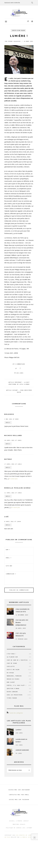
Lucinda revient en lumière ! (21, 740)
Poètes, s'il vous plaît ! (19, 685)
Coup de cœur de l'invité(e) (19, 660)
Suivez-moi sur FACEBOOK (19, 799)
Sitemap (29, 827)
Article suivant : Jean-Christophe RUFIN (19, 391)
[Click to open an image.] (19, 59)
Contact (26, 821)
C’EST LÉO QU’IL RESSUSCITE (21, 634)
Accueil (12, 821)
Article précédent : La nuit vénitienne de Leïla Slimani (19, 383)
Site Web (9, 566)
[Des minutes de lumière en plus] (19, 12)
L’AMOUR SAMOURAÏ (22, 750)
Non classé (19, 682)
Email (8, 557)
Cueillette (19, 666)
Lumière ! (18, 730)
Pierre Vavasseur (12, 41)
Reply (8, 422)
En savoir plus (13, 479)
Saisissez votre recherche (12, 2)
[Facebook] (28, 21)
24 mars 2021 (28, 41)
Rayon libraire (19, 691)
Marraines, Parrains (19, 676)
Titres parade (19, 698)
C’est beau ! (19, 653)
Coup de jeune (19, 663)
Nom (8, 549)
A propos (19, 821)
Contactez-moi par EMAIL (19, 794)
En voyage (19, 672)
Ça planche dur (19, 657)
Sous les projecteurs (19, 695)
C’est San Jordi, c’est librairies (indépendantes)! (22, 622)
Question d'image (19, 688)
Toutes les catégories (16, 713)
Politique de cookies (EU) (15, 827)
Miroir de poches (19, 679)
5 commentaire (20, 364)
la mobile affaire (26, 837)
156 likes (19, 373)
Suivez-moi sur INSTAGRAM (19, 789)
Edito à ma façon (18, 30)
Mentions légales (19, 824)
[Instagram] (32, 21)
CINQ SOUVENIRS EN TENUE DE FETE (22, 610)
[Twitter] (16, 368)
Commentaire (11, 574)
